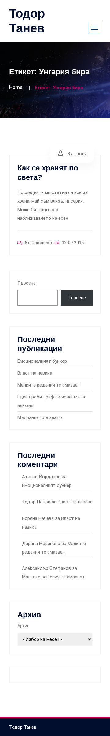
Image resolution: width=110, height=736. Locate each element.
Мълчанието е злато (39, 417)
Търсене (26, 283)
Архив (23, 625)
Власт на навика (34, 373)
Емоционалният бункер (42, 361)
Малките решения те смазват (48, 385)
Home (15, 87)
